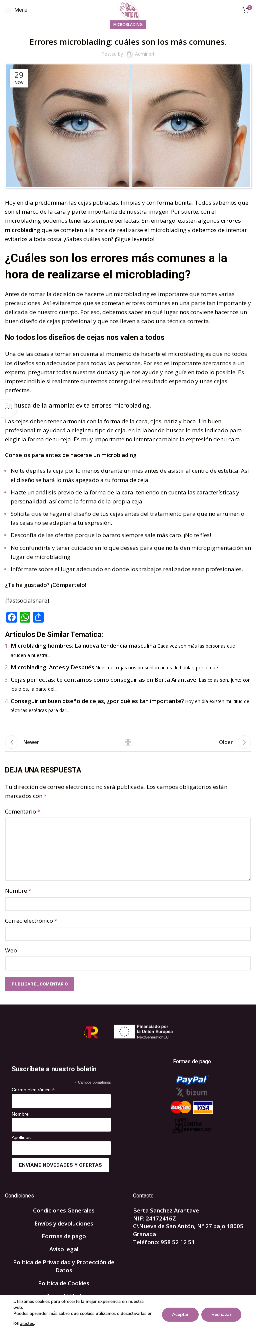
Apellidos (21, 1137)
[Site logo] (128, 9)
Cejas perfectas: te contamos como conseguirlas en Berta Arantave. (104, 679)
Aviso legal (63, 1249)
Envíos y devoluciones (63, 1223)
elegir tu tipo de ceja (99, 430)
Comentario (22, 811)
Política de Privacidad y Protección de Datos (63, 1266)
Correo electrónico (31, 920)
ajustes (27, 1324)
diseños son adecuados (45, 363)
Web (11, 950)
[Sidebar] (8, 408)
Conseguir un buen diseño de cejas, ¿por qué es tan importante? (97, 701)
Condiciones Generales (64, 1210)
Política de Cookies (63, 1283)
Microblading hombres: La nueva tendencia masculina (83, 645)
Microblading (128, 24)
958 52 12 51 (178, 1242)
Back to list (128, 742)
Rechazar (221, 1314)
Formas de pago (64, 1236)
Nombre (18, 890)
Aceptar (180, 1314)
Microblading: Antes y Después (52, 667)
